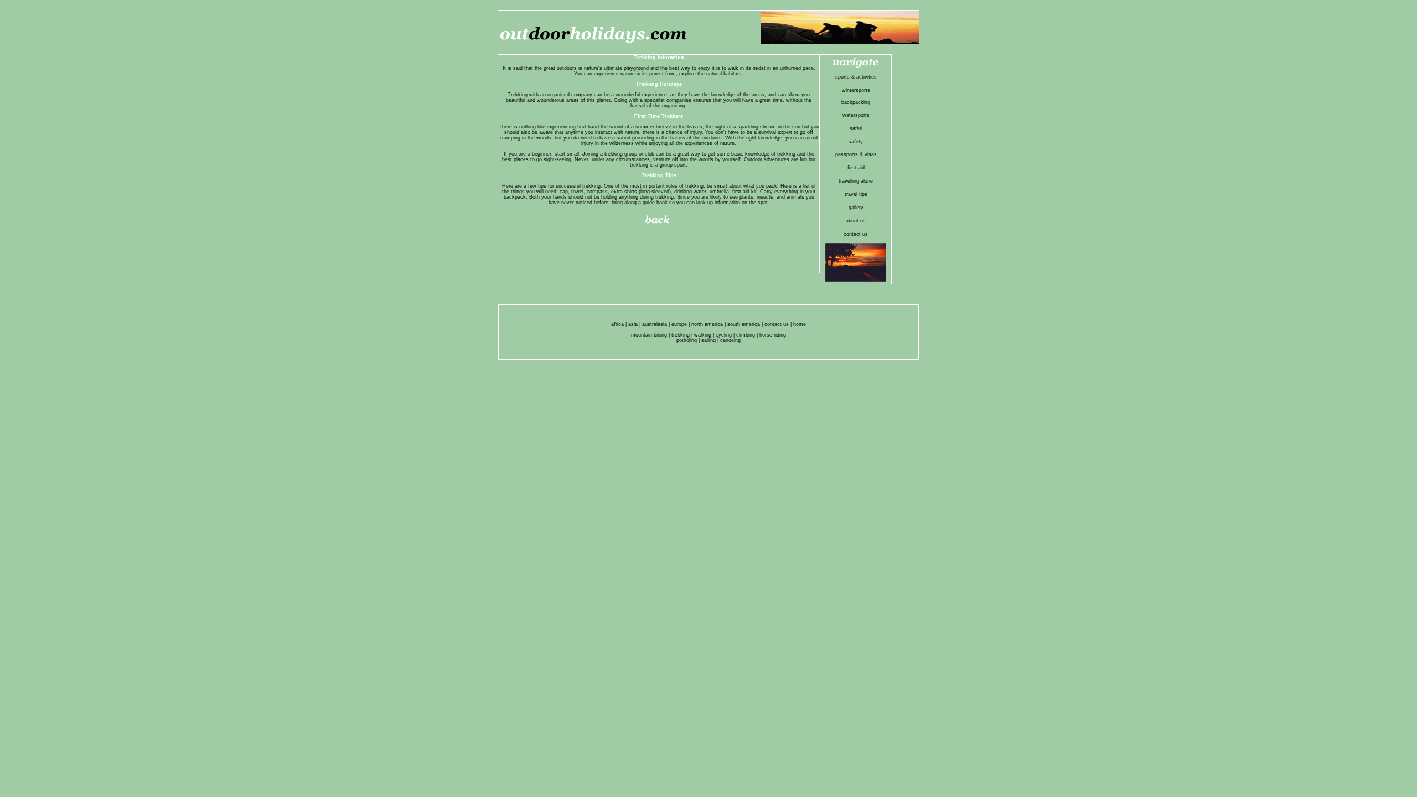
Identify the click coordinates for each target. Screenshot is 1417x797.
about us (856, 221)
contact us (856, 234)
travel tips (856, 194)
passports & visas (856, 154)
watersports (856, 115)
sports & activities (856, 77)
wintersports (856, 90)
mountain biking (649, 335)
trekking (680, 335)
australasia (654, 324)
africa (617, 324)
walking (702, 335)
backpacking (855, 102)
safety (856, 141)
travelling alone (856, 181)
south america (743, 324)
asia (633, 324)
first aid (856, 167)
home (799, 324)
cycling (724, 335)
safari (856, 128)
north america (707, 324)
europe (679, 324)
